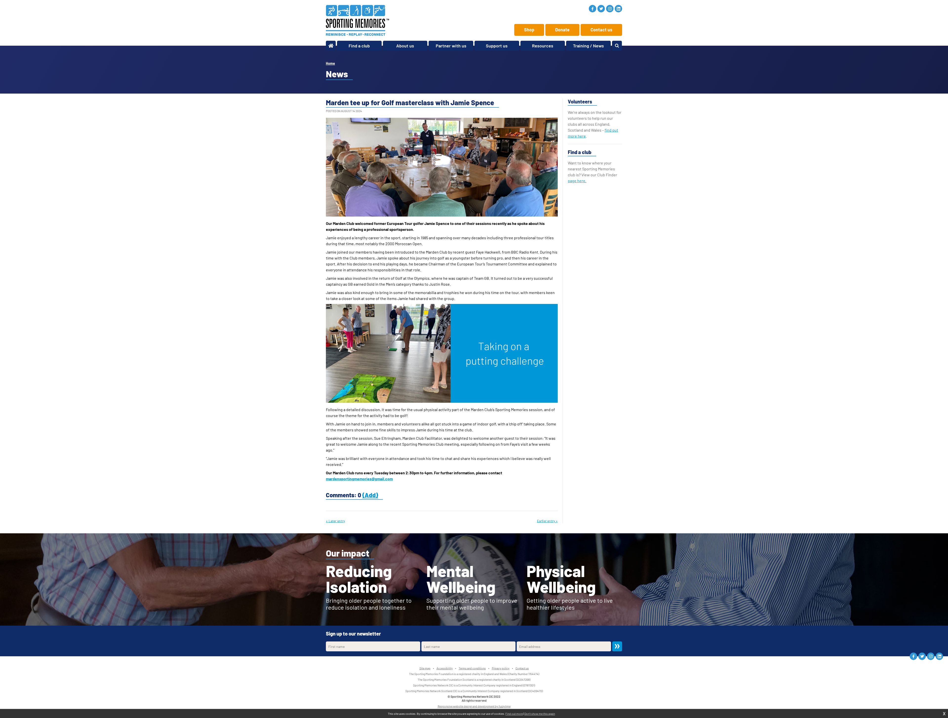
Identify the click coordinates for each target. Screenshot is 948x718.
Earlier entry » (547, 521)
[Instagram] (609, 8)
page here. (577, 180)
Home (330, 63)
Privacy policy (501, 668)
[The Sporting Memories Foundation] (357, 20)
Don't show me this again (539, 713)
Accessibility (444, 668)
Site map (425, 668)
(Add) (370, 495)
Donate (562, 29)
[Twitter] (601, 8)
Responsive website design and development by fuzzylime (474, 706)
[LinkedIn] (618, 8)
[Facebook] (592, 8)
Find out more (514, 713)
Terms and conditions (472, 668)
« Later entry (335, 521)
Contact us (601, 29)
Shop (529, 29)
